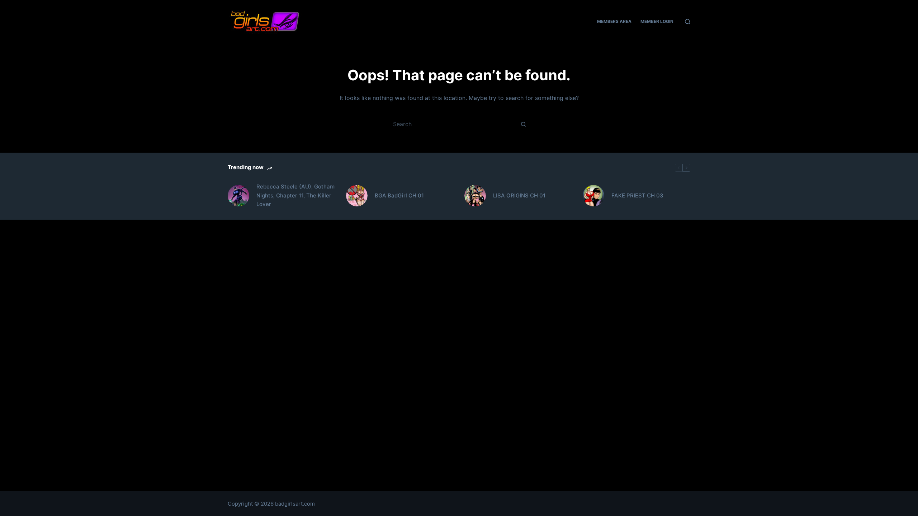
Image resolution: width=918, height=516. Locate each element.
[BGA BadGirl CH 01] (357, 195)
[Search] (687, 21)
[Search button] (523, 124)
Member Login (656, 21)
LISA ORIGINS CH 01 (519, 195)
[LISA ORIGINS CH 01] (475, 195)
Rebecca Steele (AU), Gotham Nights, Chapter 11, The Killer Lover (295, 195)
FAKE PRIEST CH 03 (637, 195)
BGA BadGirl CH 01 (399, 195)
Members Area (614, 21)
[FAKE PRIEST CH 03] (593, 195)
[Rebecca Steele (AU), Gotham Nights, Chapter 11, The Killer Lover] (238, 195)
